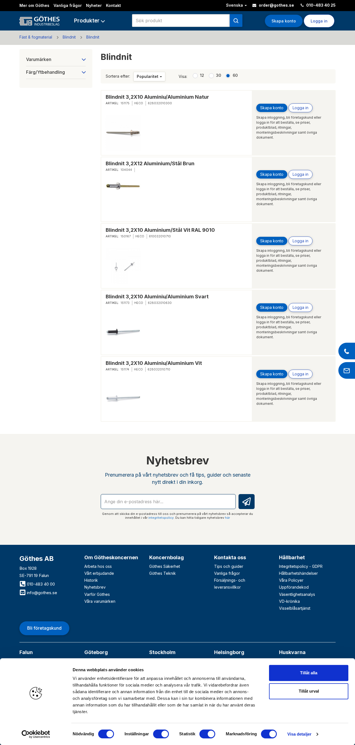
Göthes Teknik (162, 573)
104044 (126, 170)
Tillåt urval (309, 691)
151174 (125, 369)
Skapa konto (284, 21)
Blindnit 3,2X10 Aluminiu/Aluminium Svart (157, 296)
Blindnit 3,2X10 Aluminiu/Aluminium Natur (157, 97)
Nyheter (94, 5)
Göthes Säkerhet (164, 566)
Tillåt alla (308, 672)
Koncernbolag (166, 557)
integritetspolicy (161, 518)
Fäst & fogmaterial (35, 37)
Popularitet (147, 76)
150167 (126, 236)
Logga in (300, 107)
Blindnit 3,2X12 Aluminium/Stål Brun (150, 163)
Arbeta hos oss (98, 566)
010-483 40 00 (40, 584)
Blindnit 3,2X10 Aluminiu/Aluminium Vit (154, 363)
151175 (125, 103)
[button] (89, 20)
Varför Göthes (97, 594)
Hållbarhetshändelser (298, 573)
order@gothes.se (276, 5)
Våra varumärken (99, 601)
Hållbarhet (292, 557)
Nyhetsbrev (95, 587)
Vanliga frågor (68, 5)
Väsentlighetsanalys (297, 594)
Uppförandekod (294, 587)
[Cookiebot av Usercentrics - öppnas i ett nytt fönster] (36, 734)
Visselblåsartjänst (294, 608)
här (227, 518)
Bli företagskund (44, 628)
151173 (125, 303)
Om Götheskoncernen (111, 557)
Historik (91, 580)
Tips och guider (228, 566)
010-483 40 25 (320, 5)
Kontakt (113, 5)
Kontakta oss (230, 557)
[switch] (161, 733)
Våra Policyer (291, 580)
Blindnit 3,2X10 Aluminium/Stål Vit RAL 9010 (160, 230)
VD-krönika (289, 601)
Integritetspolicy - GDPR (301, 566)
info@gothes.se (41, 592)
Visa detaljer (299, 734)
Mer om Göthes (34, 5)
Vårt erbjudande (99, 573)
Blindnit (69, 37)
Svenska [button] (235, 5)
